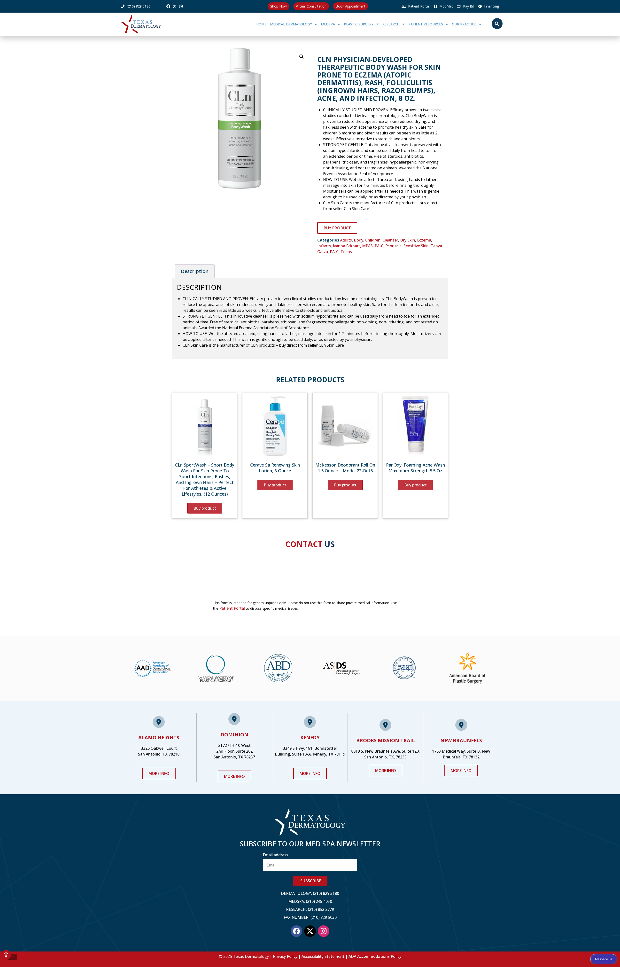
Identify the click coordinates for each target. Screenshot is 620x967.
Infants (324, 246)
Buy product (337, 228)
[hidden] (12, 957)
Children (372, 240)
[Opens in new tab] (168, 6)
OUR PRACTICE (464, 24)
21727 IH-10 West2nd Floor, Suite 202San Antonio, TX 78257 (234, 751)
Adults (346, 240)
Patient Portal (232, 608)
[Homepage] (149, 24)
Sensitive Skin (416, 246)
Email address (276, 855)
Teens (346, 251)
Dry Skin (407, 240)
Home (261, 24)
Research (390, 24)
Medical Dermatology (291, 24)
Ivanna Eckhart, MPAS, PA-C (358, 246)
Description (195, 271)
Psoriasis (393, 246)
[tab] (195, 271)
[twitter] (175, 6)
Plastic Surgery (358, 24)
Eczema (424, 240)
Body (358, 240)
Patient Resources (425, 24)
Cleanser (390, 240)
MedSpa (328, 24)
